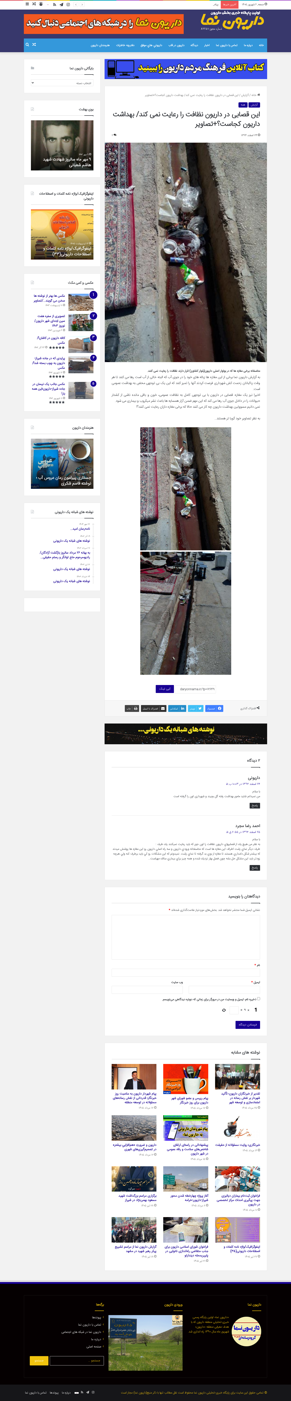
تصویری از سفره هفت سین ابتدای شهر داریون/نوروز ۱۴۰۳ (49, 321)
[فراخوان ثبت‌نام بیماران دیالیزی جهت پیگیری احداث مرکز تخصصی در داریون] (237, 1179)
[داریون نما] (233, 21)
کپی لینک (165, 688)
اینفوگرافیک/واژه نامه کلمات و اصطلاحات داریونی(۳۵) (242, 1249)
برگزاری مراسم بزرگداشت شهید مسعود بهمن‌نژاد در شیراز (137, 1198)
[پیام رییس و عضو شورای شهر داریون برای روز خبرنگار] (185, 1079)
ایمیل (255, 982)
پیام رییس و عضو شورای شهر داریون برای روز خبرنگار (189, 1100)
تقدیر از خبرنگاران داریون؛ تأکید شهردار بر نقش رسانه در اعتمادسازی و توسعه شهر (240, 1098)
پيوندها (96, 1317)
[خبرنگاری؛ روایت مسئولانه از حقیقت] (237, 1128)
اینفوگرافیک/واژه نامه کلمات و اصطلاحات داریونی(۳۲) (67, 251)
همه (243, 105)
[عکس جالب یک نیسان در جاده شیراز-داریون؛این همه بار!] (80, 390)
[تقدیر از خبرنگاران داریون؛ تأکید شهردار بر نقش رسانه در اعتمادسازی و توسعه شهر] (237, 1076)
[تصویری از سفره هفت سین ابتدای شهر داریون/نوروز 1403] (80, 322)
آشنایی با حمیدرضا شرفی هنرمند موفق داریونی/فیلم (65, 480)
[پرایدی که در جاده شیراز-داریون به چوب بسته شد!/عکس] (80, 364)
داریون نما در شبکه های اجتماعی (81, 1332)
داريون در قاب (176, 45)
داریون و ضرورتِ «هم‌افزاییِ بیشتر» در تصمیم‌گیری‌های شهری (134, 1147)
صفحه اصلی (93, 1346)
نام (257, 965)
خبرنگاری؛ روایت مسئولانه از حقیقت (237, 1145)
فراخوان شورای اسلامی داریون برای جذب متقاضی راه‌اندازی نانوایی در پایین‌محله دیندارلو (186, 1251)
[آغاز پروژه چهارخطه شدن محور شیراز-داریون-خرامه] (185, 1179)
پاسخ (255, 805)
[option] (62, 145)
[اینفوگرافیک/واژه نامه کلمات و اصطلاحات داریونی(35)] (237, 1230)
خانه (261, 45)
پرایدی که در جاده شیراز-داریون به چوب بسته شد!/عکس (48, 363)
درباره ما (248, 45)
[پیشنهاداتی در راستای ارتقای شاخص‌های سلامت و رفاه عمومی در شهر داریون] (185, 1128)
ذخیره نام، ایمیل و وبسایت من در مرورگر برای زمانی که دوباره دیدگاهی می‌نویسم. (209, 999)
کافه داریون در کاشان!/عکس (51, 340)
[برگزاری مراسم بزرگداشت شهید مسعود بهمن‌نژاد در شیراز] (134, 1179)
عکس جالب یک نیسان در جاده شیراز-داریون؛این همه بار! (48, 389)
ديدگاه (194, 45)
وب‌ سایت (177, 982)
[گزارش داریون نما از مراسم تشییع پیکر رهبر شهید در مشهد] (134, 1230)
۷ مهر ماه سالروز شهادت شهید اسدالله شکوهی (67, 162)
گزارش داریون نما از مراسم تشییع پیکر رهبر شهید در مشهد (135, 1249)
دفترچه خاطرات (125, 45)
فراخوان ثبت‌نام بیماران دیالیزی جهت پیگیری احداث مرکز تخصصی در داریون (238, 1200)
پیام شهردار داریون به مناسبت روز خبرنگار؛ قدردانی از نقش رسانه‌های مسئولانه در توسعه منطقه (163, 4)
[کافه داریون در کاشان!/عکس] (80, 344)
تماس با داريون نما (227, 45)
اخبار (207, 45)
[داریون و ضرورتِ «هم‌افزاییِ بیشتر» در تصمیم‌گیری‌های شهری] (134, 1128)
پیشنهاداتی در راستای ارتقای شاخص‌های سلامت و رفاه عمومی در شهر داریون (187, 1149)
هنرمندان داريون (100, 45)
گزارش (245, 95)
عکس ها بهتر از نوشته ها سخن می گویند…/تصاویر (49, 298)
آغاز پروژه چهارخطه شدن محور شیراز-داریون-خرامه (189, 1198)
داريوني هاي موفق (151, 45)
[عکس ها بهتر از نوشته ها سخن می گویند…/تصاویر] (80, 302)
